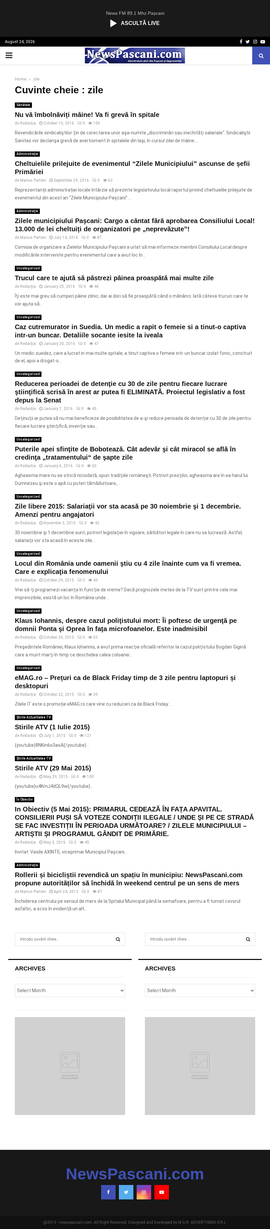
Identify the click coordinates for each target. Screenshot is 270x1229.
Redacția (28, 123)
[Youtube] (161, 1192)
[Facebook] (108, 1192)
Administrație (27, 154)
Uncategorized (28, 268)
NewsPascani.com (135, 1174)
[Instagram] (144, 1192)
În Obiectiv (24, 799)
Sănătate (23, 105)
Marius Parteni (33, 180)
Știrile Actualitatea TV (33, 717)
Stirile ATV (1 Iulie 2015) (52, 727)
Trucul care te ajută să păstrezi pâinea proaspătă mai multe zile (114, 278)
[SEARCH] (118, 939)
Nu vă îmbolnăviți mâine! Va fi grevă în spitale (87, 114)
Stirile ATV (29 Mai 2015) (53, 768)
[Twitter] (126, 1192)
